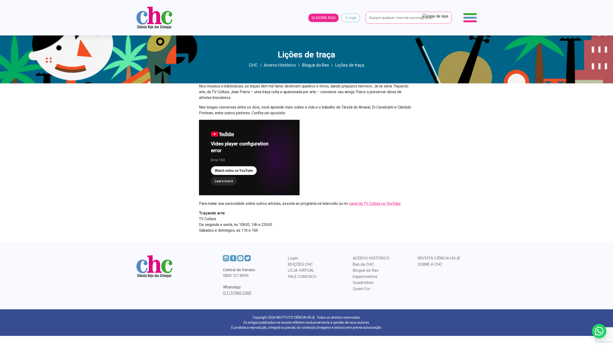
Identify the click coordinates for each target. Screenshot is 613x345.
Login (352, 18)
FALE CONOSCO (302, 276)
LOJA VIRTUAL (301, 270)
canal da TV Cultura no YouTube (375, 203)
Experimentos (365, 276)
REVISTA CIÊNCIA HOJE (439, 258)
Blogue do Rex (365, 270)
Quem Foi (361, 288)
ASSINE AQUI (325, 18)
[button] (599, 331)
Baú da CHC (363, 264)
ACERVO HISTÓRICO (371, 258)
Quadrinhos (363, 282)
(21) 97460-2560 (237, 293)
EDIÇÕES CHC (300, 264)
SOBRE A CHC (430, 264)
